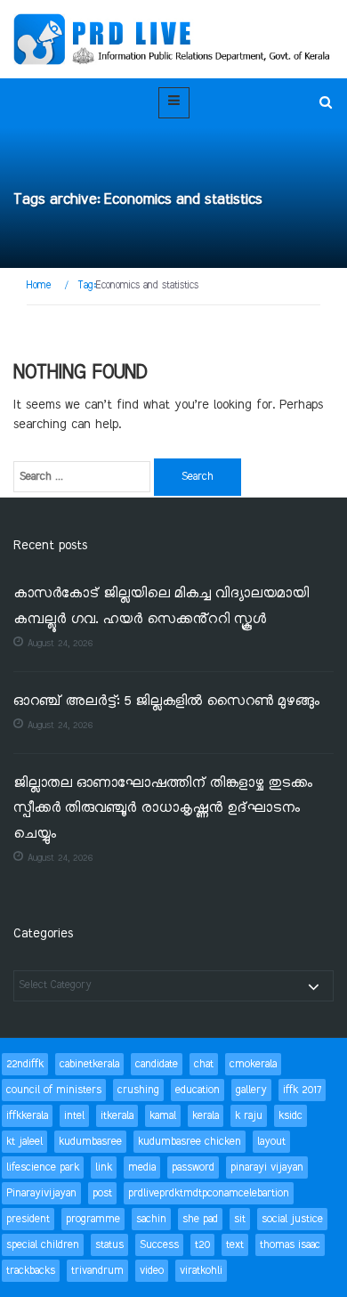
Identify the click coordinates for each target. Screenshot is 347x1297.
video (152, 1270)
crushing (138, 1090)
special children (42, 1245)
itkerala (117, 1116)
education (197, 1090)
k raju (248, 1116)
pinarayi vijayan (266, 1167)
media (142, 1167)
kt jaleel (24, 1141)
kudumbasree (90, 1141)
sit (240, 1219)
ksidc (290, 1116)
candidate (156, 1064)
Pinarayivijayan (41, 1193)
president (28, 1219)
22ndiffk (25, 1064)
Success (159, 1245)
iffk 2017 (302, 1090)
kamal (162, 1116)
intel (74, 1116)
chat (204, 1064)
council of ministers (53, 1090)
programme (93, 1219)
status (109, 1245)
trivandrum (97, 1270)
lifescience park (42, 1167)
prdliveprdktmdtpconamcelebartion (208, 1193)
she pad (200, 1219)
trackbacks (30, 1270)
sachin (151, 1219)
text (235, 1245)
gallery (251, 1090)
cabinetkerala (89, 1064)
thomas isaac (290, 1245)
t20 (202, 1245)
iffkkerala (27, 1116)
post (102, 1193)
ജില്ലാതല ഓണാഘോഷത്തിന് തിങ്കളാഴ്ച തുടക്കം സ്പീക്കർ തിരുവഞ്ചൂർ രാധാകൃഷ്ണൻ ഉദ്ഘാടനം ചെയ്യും (162, 809)
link (103, 1167)
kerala (205, 1116)
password (193, 1167)
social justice (292, 1219)
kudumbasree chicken (189, 1141)
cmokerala (253, 1064)
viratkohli (201, 1270)
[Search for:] (81, 477)
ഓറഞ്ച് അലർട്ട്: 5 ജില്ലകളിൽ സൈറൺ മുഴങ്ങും (166, 701)
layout (271, 1141)
